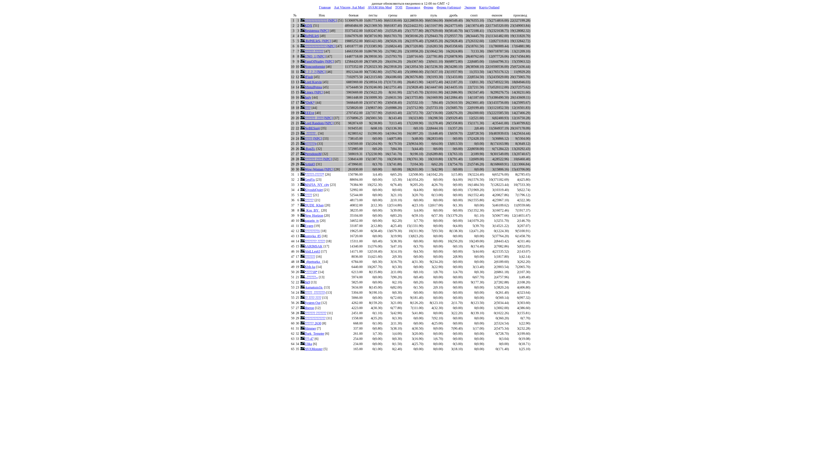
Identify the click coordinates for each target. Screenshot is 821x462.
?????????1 (312, 231)
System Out (312, 303)
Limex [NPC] (314, 92)
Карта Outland (489, 7)
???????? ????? (315, 241)
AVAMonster (314, 349)
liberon (309, 308)
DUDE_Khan (314, 205)
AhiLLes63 (312, 251)
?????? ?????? (314, 51)
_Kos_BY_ (312, 210)
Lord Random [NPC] (319, 123)
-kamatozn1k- (314, 287)
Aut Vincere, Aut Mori (349, 7)
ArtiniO (310, 164)
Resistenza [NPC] (317, 31)
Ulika (308, 344)
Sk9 (307, 282)
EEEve (309, 113)
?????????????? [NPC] (320, 46)
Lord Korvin (313, 82)
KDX (308, 25)
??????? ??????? (315, 313)
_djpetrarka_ (313, 262)
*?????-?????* (314, 174)
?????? (309, 200)
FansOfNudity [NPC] (319, 61)
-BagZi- (310, 149)
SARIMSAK (314, 246)
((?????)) (310, 143)
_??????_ (311, 133)
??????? (310, 256)
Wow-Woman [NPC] (319, 169)
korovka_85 (313, 236)
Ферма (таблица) (449, 7)
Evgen (309, 226)
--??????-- (311, 277)
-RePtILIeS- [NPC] (318, 41)
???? (308, 108)
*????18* (311, 272)
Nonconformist (315, 66)
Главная (325, 7)
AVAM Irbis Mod (380, 7)
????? (308, 195)
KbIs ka (310, 267)
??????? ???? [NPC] (318, 159)
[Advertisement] (410, 11)
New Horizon (314, 215)
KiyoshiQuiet (314, 190)
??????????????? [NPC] (321, 20)
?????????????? (315, 318)
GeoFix (310, 179)
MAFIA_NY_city (317, 185)
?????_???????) (315, 292)
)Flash (309, 77)
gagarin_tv (312, 220)
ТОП (398, 7)
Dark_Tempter (314, 333)
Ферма (428, 7)
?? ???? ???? (313, 297)
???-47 (309, 339)
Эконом (470, 7)
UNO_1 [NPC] (315, 56)
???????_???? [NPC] (319, 118)
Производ (413, 7)
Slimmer (310, 328)
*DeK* (310, 102)
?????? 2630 (313, 323)
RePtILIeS (312, 36)
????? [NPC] (313, 138)
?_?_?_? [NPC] (315, 72)
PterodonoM (313, 154)
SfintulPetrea (313, 87)
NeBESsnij (312, 128)
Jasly (308, 97)
